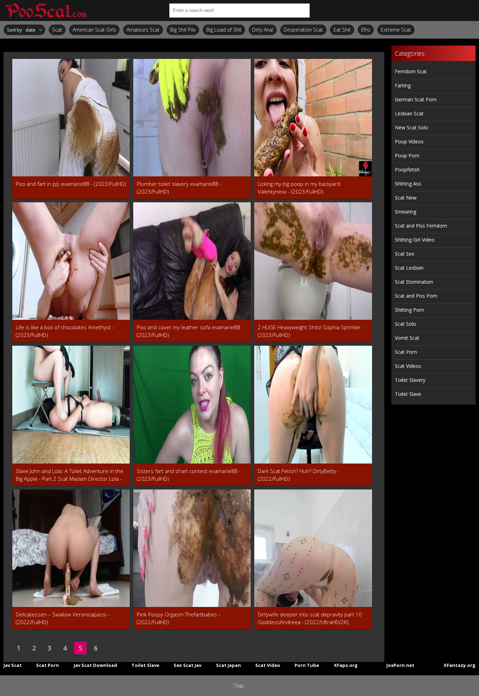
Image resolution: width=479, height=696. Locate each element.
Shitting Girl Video (414, 239)
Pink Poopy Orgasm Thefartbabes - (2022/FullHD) (178, 618)
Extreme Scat (396, 29)
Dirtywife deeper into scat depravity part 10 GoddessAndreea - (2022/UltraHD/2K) (310, 618)
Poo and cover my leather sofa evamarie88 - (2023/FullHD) (190, 331)
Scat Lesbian (409, 267)
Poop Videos (409, 141)
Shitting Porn (409, 309)
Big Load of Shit (224, 29)
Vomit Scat (407, 338)
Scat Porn (406, 352)
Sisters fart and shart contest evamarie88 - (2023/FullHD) (189, 474)
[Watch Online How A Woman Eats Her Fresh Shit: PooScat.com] (46, 10)
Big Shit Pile (183, 29)
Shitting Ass (408, 183)
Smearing (405, 211)
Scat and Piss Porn (416, 295)
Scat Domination (414, 281)
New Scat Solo (411, 127)
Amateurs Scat (143, 29)
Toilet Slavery (410, 380)
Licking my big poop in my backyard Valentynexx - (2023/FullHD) (299, 187)
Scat (57, 29)
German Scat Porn (416, 99)
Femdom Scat (411, 71)
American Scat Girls (94, 29)
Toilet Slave (408, 394)
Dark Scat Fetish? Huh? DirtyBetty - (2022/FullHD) (298, 474)
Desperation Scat (303, 29)
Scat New (406, 197)
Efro (365, 29)
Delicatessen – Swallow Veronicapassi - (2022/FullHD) (62, 618)
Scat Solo (405, 323)
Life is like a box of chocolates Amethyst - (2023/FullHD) (65, 331)
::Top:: (238, 685)
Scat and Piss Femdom (421, 225)
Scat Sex (404, 253)
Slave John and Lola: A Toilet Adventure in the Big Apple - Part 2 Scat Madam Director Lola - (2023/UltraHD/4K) (69, 474)
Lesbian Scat (409, 113)
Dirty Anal (262, 29)
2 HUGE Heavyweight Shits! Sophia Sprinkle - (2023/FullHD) (310, 331)
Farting (403, 85)
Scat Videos (408, 366)
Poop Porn (407, 155)
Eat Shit (342, 29)
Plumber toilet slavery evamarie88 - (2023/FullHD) (179, 187)
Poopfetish (407, 169)
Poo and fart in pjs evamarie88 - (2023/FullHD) (71, 183)
